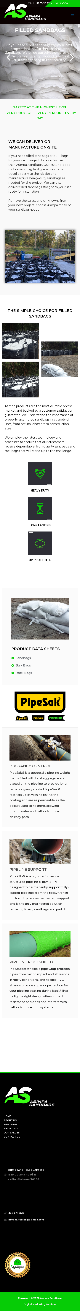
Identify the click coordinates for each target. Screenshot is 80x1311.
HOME (7, 1116)
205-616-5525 (60, 3)
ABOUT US (10, 1120)
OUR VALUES (12, 1132)
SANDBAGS (10, 1124)
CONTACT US (12, 1137)
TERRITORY (11, 1128)
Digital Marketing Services (40, 1304)
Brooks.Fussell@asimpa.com (26, 1219)
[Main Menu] (72, 15)
